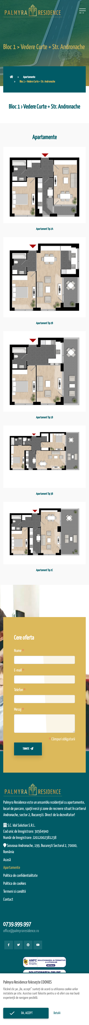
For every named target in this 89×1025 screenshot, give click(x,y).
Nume (17, 651)
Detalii (57, 1013)
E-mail (18, 670)
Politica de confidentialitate (20, 876)
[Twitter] (18, 945)
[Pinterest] (28, 945)
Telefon (18, 690)
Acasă (7, 860)
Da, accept (26, 1013)
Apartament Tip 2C (44, 570)
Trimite (26, 748)
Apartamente (29, 77)
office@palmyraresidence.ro (21, 931)
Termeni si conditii (14, 892)
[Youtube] (37, 945)
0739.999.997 (17, 924)
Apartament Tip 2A (44, 229)
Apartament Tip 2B (44, 323)
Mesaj (17, 710)
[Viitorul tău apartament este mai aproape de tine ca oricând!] (11, 77)
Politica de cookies (14, 884)
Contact (8, 900)
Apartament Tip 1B (44, 417)
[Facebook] (8, 945)
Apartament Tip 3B (44, 493)
